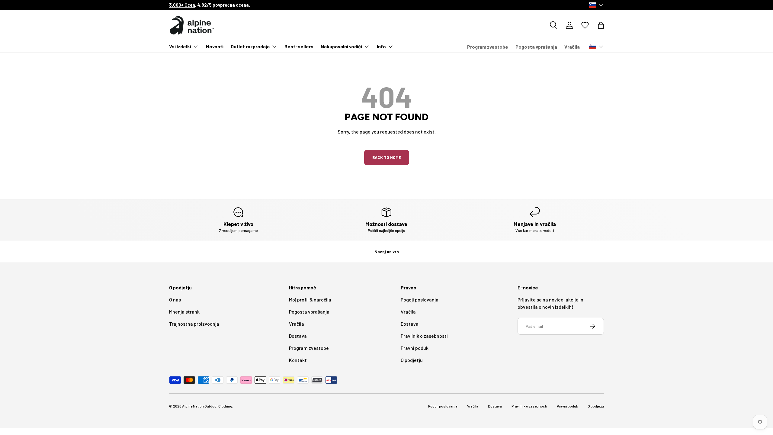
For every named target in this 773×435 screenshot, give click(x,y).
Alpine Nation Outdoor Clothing (207, 406)
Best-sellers (298, 46)
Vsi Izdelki (180, 46)
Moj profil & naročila (310, 299)
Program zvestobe (487, 47)
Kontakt (298, 360)
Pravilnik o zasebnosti (424, 336)
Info (381, 46)
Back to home (386, 157)
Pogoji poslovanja (419, 299)
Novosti (214, 46)
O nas (175, 299)
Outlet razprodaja (250, 46)
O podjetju (412, 360)
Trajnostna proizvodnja (194, 324)
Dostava (298, 336)
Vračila (572, 47)
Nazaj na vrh (386, 251)
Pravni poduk (414, 348)
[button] (601, 25)
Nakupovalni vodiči (341, 46)
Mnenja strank (184, 311)
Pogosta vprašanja (536, 47)
